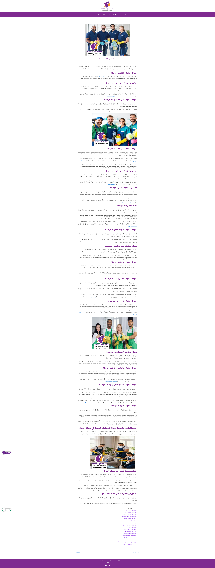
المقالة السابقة (136, 552)
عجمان (116, 14)
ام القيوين (105, 14)
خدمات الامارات (93, 14)
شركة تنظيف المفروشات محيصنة (130, 529)
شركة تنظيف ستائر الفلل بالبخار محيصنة (128, 537)
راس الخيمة (111, 14)
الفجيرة (99, 14)
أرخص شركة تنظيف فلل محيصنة (130, 518)
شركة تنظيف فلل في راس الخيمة (96, 297)
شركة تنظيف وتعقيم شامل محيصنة (129, 535)
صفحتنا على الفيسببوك (103, 505)
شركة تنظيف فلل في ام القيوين (110, 381)
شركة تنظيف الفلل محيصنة (131, 510)
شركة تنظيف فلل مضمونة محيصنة (129, 514)
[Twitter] (109, 565)
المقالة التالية (78, 552)
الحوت (133, 66)
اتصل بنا (107, 562)
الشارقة (121, 14)
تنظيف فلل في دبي (110, 184)
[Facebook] (112, 565)
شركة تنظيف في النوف (132, 226)
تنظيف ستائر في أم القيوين (127, 202)
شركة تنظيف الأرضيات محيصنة (130, 531)
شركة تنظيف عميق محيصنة (131, 527)
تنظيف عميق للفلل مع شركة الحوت (129, 542)
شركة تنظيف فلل (102, 76)
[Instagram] (106, 565)
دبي (125, 14)
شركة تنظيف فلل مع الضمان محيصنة (129, 516)
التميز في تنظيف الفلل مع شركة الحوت (129, 544)
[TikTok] (103, 565)
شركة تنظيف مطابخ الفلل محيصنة (129, 525)
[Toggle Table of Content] (134, 509)
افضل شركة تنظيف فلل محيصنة (130, 512)
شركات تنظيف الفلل (111, 96)
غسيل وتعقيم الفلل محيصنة (130, 520)
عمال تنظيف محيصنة (132, 522)
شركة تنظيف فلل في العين (86, 402)
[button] (89, 14)
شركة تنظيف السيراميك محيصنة (130, 533)
